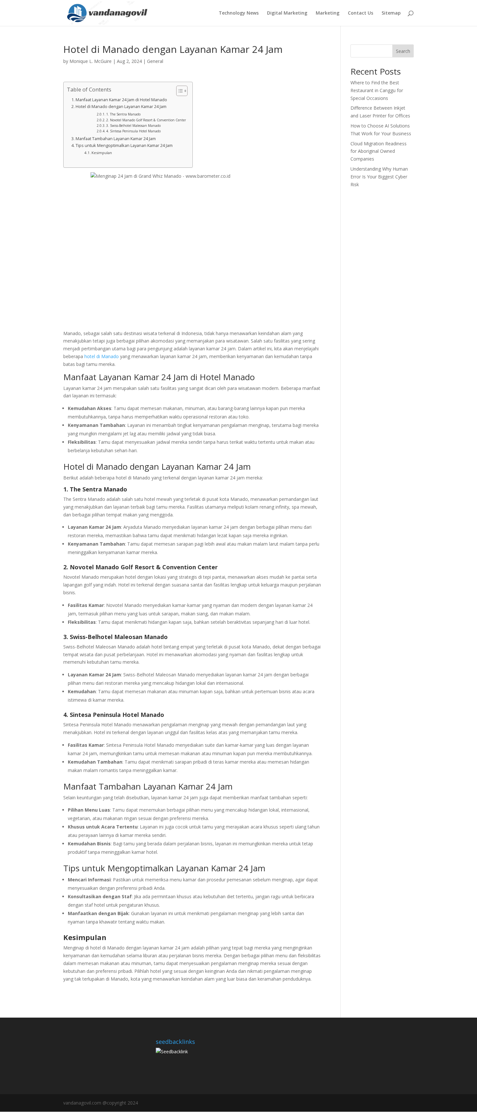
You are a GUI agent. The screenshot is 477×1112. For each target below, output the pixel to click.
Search (403, 51)
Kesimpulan (102, 152)
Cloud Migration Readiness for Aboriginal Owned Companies (378, 151)
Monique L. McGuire (90, 61)
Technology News (239, 13)
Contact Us (360, 13)
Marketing (327, 13)
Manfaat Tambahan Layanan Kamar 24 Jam (116, 138)
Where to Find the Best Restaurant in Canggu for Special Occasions (376, 90)
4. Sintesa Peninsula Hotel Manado (133, 131)
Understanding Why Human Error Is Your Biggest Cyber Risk (379, 176)
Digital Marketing (287, 13)
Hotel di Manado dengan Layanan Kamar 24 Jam (121, 106)
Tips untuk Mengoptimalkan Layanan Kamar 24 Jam (124, 145)
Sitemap (391, 13)
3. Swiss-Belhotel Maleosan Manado (133, 125)
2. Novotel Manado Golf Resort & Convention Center (146, 120)
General (155, 61)
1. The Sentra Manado (123, 114)
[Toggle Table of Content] (178, 90)
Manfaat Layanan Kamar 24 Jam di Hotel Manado (121, 100)
